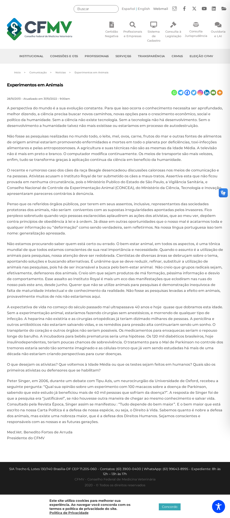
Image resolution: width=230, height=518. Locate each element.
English (144, 9)
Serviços (123, 56)
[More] (220, 92)
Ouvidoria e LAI (218, 34)
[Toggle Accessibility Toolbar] (219, 506)
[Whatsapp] (174, 92)
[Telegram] (181, 92)
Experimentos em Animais (35, 85)
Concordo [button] (169, 507)
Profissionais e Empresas (132, 34)
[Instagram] (200, 92)
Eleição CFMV (201, 56)
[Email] (213, 92)
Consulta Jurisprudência (196, 33)
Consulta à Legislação (173, 34)
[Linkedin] (207, 92)
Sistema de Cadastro (153, 36)
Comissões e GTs (64, 56)
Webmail (160, 9)
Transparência (151, 56)
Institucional (31, 56)
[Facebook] (187, 92)
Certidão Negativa (111, 34)
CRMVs (177, 56)
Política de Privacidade (68, 513)
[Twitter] (194, 92)
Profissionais (97, 56)
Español (128, 9)
